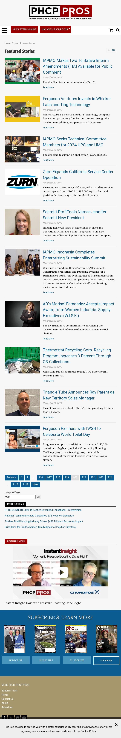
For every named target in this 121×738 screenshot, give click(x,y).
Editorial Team (9, 690)
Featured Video (16, 541)
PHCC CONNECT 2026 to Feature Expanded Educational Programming (43, 510)
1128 (15, 484)
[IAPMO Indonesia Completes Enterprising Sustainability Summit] (22, 262)
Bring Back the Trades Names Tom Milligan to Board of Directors (40, 527)
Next (35, 484)
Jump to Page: (13, 492)
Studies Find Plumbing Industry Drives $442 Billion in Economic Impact (44, 521)
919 (67, 477)
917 (49, 477)
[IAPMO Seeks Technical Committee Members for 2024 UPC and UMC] (22, 149)
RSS (113, 50)
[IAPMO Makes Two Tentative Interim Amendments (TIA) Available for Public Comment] (22, 70)
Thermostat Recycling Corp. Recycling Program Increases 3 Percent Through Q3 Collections (77, 356)
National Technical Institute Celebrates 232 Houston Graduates (39, 515)
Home (7, 43)
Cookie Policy (88, 731)
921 (84, 477)
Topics (15, 43)
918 (58, 477)
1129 (25, 484)
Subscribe (16, 660)
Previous (12, 477)
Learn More (106, 660)
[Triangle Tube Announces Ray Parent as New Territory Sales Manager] (22, 402)
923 (101, 477)
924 (110, 477)
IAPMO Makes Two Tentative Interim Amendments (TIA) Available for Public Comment (77, 66)
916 (41, 477)
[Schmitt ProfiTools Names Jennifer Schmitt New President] (22, 221)
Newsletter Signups (24, 29)
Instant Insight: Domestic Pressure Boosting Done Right (43, 603)
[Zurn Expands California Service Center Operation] (22, 181)
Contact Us (8, 698)
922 (93, 477)
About (5, 702)
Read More (48, 87)
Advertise (7, 707)
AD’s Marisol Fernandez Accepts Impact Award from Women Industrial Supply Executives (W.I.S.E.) (78, 310)
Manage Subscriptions (55, 29)
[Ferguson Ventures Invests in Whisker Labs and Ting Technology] (22, 108)
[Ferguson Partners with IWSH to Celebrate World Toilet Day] (22, 438)
